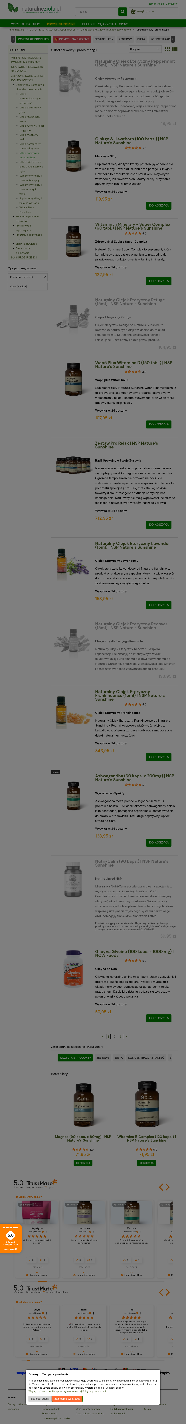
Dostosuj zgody (40, 1398)
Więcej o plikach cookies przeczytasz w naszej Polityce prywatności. (67, 1391)
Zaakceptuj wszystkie (67, 1398)
